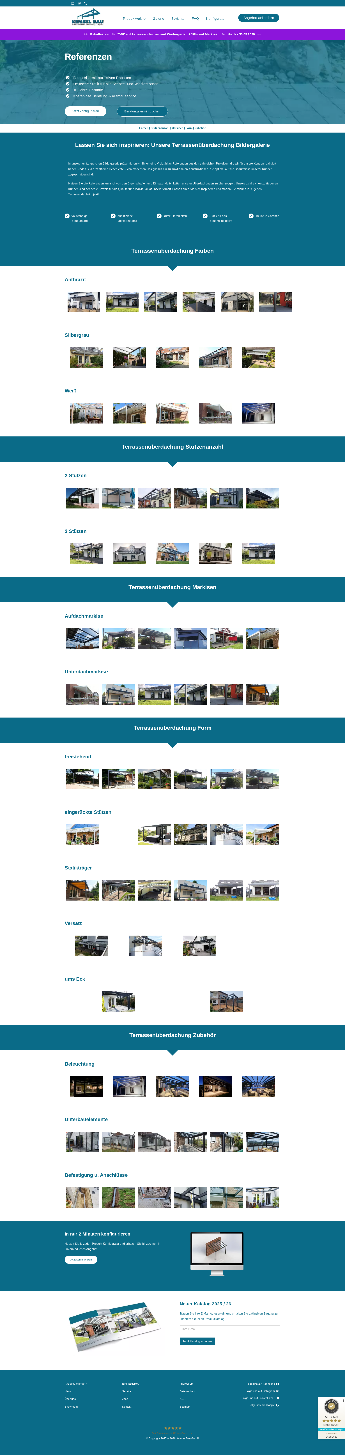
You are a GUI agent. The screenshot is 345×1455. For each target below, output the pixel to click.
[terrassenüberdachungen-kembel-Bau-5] (172, 348)
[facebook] (66, 3)
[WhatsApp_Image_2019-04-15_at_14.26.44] (164, 1133)
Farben (143, 127)
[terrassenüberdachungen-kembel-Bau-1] (82, 770)
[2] (236, 881)
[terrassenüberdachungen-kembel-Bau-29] (237, 293)
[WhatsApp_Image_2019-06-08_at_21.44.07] (236, 1133)
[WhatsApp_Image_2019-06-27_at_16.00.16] (154, 770)
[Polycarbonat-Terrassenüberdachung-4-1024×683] (129, 348)
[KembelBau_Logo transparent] (88, 9)
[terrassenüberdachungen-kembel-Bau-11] (258, 544)
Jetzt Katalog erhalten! (197, 1341)
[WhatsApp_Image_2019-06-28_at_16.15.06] (226, 770)
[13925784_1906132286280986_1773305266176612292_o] (118, 992)
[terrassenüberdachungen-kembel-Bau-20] (129, 404)
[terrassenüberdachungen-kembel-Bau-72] (226, 489)
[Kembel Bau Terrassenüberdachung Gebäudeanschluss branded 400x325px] (82, 825)
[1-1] (200, 881)
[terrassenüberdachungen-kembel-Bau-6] (215, 348)
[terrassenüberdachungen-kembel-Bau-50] (226, 685)
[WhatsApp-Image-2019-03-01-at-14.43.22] (164, 881)
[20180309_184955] (258, 404)
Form (189, 127)
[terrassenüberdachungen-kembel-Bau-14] (122, 293)
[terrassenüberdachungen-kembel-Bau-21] (258, 348)
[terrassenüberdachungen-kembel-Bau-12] (86, 544)
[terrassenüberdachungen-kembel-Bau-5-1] (215, 544)
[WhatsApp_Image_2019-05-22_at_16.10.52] (118, 770)
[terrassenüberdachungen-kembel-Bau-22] (160, 293)
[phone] (85, 3)
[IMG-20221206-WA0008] (86, 1077)
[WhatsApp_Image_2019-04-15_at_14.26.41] (128, 1133)
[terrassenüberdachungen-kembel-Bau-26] (199, 293)
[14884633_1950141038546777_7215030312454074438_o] (118, 825)
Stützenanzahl (160, 127)
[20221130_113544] (226, 992)
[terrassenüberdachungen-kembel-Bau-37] (154, 489)
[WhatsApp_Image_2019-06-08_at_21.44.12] (272, 1133)
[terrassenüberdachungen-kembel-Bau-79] (86, 348)
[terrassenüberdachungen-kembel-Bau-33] (91, 937)
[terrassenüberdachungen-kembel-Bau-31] (118, 489)
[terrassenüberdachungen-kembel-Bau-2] (82, 489)
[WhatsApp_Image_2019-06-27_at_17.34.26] (236, 1188)
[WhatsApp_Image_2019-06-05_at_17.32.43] (128, 881)
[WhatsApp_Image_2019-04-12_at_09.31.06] (92, 1133)
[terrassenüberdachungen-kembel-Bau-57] (190, 489)
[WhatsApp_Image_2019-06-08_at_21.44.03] (200, 1133)
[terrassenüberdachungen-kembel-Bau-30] (275, 293)
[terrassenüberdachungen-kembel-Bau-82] (92, 881)
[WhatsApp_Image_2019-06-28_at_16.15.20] (262, 770)
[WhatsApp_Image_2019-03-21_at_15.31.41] (154, 825)
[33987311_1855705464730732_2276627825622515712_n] (118, 629)
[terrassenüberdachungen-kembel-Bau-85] (172, 404)
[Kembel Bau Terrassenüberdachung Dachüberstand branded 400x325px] (199, 937)
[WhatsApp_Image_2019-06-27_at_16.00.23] (82, 629)
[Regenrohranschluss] (272, 1188)
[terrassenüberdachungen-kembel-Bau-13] (84, 293)
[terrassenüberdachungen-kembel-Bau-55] (262, 685)
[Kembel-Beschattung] (154, 629)
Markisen (177, 127)
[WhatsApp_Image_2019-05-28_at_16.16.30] (215, 404)
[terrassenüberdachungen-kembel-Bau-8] (86, 404)
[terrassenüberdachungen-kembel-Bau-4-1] (129, 544)
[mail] (79, 3)
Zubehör (200, 127)
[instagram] (72, 3)
